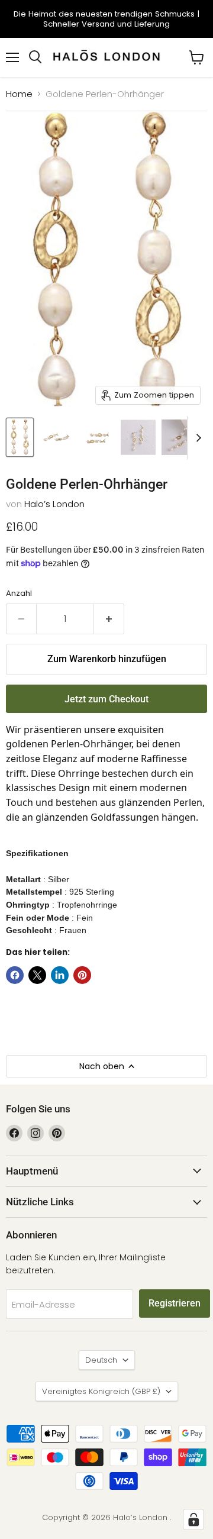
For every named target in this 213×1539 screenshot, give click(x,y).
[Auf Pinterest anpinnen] (82, 975)
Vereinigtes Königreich (101, 1391)
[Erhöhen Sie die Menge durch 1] (109, 619)
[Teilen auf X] (37, 975)
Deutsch (101, 1360)
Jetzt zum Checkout (106, 699)
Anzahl (19, 593)
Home (19, 94)
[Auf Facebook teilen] (15, 975)
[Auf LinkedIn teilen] (60, 975)
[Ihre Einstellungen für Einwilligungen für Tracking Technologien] (193, 1519)
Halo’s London (54, 504)
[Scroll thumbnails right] (196, 438)
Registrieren (175, 1303)
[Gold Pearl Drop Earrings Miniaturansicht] (20, 437)
